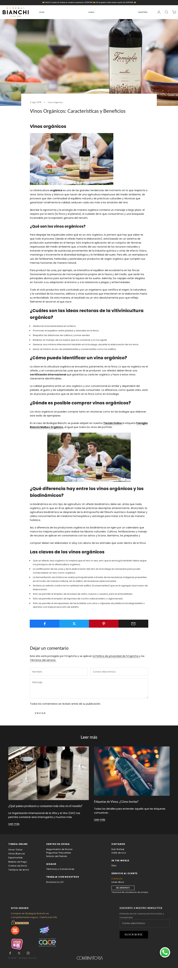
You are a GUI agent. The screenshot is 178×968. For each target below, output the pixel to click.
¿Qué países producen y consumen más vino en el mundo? (45, 806)
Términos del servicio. (43, 660)
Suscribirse (134, 934)
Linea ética (117, 882)
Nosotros (142, 12)
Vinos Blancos (16, 853)
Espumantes (15, 857)
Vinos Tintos (15, 849)
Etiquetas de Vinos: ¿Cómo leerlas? (116, 801)
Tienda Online (112, 423)
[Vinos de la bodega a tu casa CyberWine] (25, 944)
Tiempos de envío (18, 869)
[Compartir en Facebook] (44, 623)
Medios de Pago (17, 861)
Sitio (113, 865)
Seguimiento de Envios (59, 849)
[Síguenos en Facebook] (10, 953)
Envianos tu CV (55, 882)
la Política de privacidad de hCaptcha (116, 656)
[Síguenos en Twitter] (19, 953)
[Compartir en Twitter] (74, 623)
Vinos (41, 12)
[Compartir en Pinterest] (104, 623)
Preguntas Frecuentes (58, 852)
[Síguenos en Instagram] (28, 953)
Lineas (91, 12)
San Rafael (117, 849)
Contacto (117, 878)
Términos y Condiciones (60, 869)
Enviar (40, 713)
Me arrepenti (123, 887)
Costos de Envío (17, 865)
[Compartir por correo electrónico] (133, 623)
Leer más (13, 824)
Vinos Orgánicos (55, 102)
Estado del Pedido (56, 856)
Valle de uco (118, 852)
